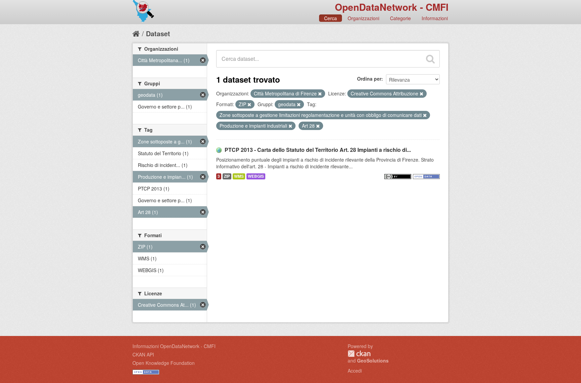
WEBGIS (256, 176)
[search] (430, 59)
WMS (239, 176)
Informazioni (435, 18)
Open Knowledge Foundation (163, 362)
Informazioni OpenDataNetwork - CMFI (174, 346)
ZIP (227, 176)
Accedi (355, 370)
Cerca (330, 18)
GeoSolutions (373, 360)
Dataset (158, 33)
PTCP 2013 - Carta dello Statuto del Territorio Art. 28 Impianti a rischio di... (318, 150)
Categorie (400, 18)
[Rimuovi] (320, 93)
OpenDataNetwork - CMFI (392, 7)
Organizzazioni (363, 18)
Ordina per (369, 78)
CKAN (359, 353)
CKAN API (143, 354)
